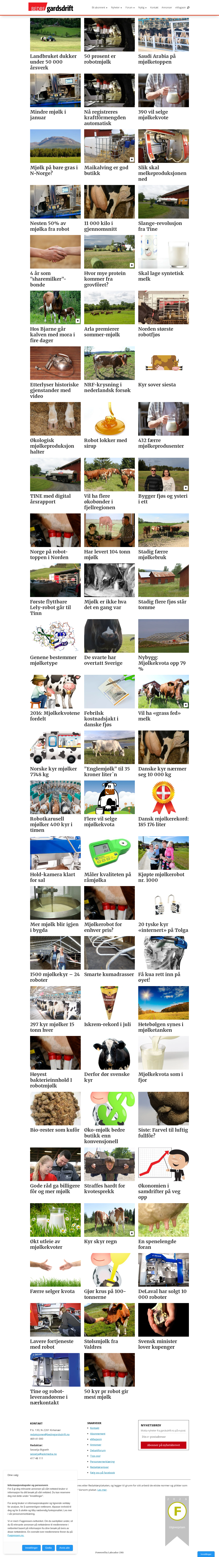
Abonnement (97, 1433)
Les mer (102, 1489)
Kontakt (154, 7)
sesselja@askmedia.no (43, 1454)
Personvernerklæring (102, 1461)
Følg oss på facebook (102, 1472)
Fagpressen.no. (16, 1535)
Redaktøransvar (99, 1467)
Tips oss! (95, 1456)
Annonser (167, 7)
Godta (48, 1548)
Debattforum (98, 1450)
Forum (128, 7)
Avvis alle (64, 1548)
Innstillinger (206, 1554)
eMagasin (180, 7)
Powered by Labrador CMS (109, 1552)
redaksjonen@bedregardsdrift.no (50, 1434)
